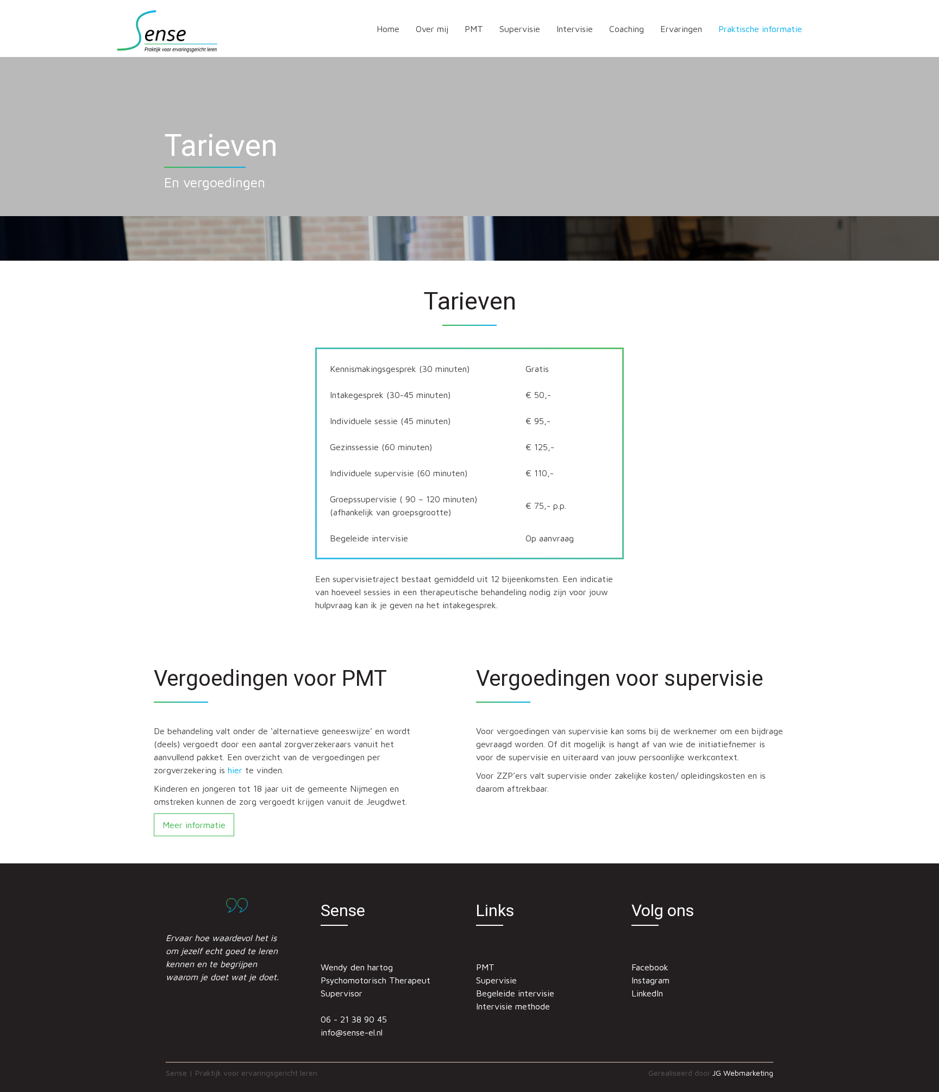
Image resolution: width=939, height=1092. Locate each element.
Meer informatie (194, 825)
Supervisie (519, 29)
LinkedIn (647, 993)
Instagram (650, 980)
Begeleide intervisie (515, 993)
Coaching (626, 29)
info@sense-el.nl (352, 1032)
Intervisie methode (513, 1006)
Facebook (649, 967)
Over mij (432, 29)
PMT (474, 29)
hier (235, 770)
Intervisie (574, 29)
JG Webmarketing (742, 1072)
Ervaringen (681, 29)
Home (388, 29)
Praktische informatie (760, 29)
